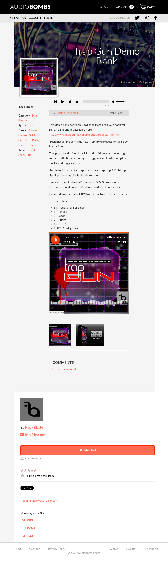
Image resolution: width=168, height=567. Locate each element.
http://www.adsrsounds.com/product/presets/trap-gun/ (85, 134)
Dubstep (33, 130)
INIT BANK (27, 528)
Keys (36, 150)
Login (48, 17)
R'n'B (35, 140)
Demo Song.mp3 (68, 113)
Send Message (34, 434)
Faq (18, 548)
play (63, 102)
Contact (34, 548)
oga (120, 113)
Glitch (32, 135)
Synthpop (32, 145)
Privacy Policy (56, 548)
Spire (30, 125)
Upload (122, 6)
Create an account (25, 17)
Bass (29, 150)
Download (87, 450)
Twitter (113, 548)
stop (77, 102)
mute (114, 101)
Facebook (151, 548)
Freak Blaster (34, 427)
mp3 (113, 113)
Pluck (29, 155)
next (70, 102)
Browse (103, 6)
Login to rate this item (40, 475)
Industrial (26, 519)
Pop (27, 140)
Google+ (131, 548)
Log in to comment (64, 369)
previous (56, 102)
